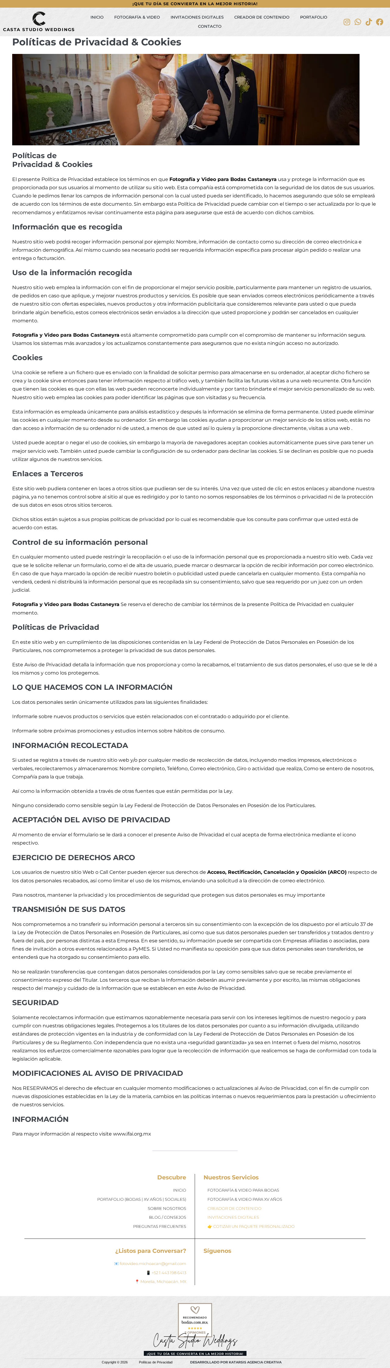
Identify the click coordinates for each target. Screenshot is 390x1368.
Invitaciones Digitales (197, 17)
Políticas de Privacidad (155, 1362)
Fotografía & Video (137, 17)
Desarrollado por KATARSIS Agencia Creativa (236, 1362)
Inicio (97, 17)
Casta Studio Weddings (39, 29)
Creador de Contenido (261, 17)
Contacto (210, 26)
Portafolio (313, 17)
